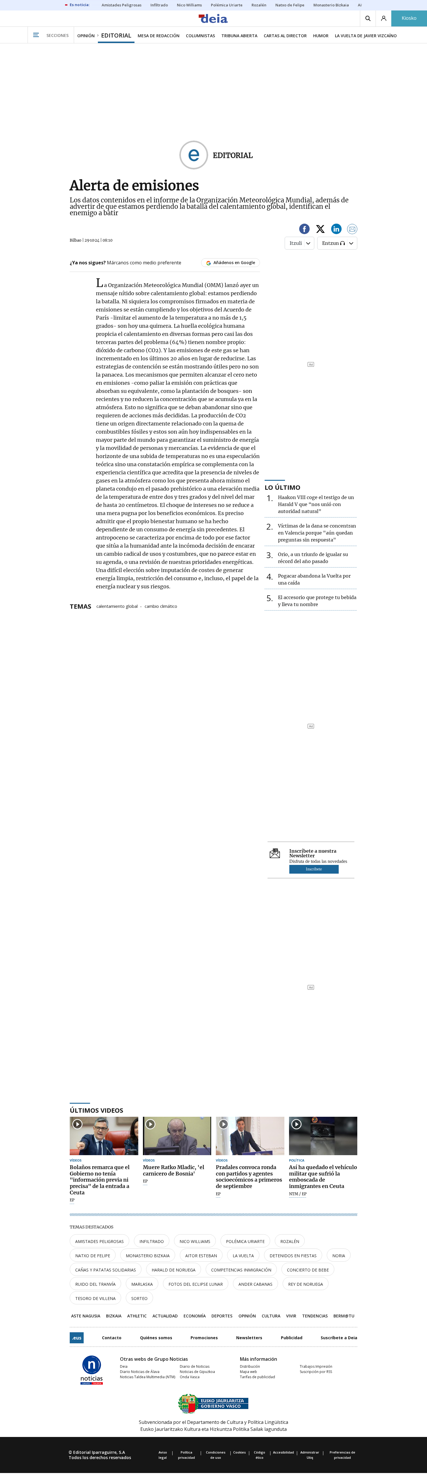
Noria (338, 1255)
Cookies (239, 1452)
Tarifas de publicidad (257, 1376)
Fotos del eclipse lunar (195, 1284)
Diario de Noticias (194, 1366)
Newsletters (249, 1337)
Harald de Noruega (173, 1270)
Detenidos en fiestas (293, 1255)
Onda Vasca (190, 1376)
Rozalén (289, 1241)
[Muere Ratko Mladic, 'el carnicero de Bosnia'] (177, 1136)
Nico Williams (195, 1241)
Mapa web (248, 1371)
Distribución (250, 1366)
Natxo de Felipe (92, 1255)
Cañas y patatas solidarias (105, 1270)
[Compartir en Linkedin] (336, 229)
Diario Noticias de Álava (139, 1371)
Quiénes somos (156, 1337)
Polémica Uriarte (245, 1241)
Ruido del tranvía (95, 1284)
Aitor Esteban (201, 1255)
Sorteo (139, 1298)
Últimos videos (96, 1110)
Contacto (111, 1337)
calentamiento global (117, 605)
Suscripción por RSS (316, 1371)
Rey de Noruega (305, 1284)
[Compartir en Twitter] (320, 229)
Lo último (282, 487)
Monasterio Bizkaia (148, 1255)
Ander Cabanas (255, 1284)
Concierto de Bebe (308, 1270)
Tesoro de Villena (95, 1298)
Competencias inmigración (241, 1270)
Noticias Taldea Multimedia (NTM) (147, 1376)
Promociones (204, 1337)
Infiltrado (151, 1241)
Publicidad (291, 1337)
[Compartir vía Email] (352, 229)
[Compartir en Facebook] (304, 229)
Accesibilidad (283, 1452)
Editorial (233, 155)
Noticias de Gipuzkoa (197, 1371)
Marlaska (142, 1284)
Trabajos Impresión (316, 1366)
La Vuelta (243, 1255)
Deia (124, 1366)
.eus (76, 1338)
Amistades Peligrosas (99, 1241)
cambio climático (161, 605)
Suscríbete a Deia (339, 1337)
